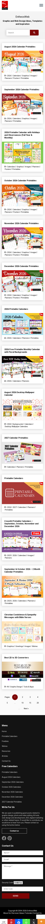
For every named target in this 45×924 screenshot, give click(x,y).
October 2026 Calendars (11, 787)
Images (33, 76)
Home (4, 731)
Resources (6, 751)
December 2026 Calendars (12, 797)
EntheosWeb (32, 911)
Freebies (5, 741)
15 (30, 703)
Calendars (17, 76)
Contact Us (6, 761)
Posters (16, 78)
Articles (5, 756)
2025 (9, 555)
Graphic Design (16, 687)
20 (38, 703)
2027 (15, 507)
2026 (9, 76)
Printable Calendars (9, 736)
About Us (7, 913)
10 (23, 703)
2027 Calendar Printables (12, 802)
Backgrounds (18, 424)
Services (15, 913)
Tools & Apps (29, 687)
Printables (25, 78)
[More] (41, 921)
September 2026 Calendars (13, 782)
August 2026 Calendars (11, 777)
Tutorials (28, 913)
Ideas (22, 913)
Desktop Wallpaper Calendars (16, 426)
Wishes (35, 646)
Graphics (25, 76)
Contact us (14, 831)
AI (8, 687)
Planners (8, 78)
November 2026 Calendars (12, 792)
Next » (26, 709)
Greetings (19, 646)
